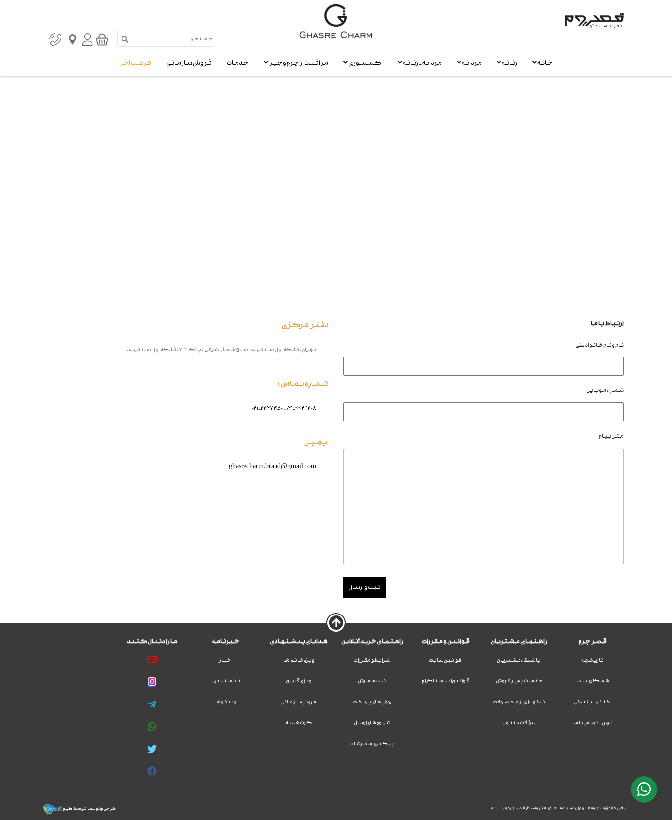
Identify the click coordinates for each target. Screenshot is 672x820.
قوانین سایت (445, 660)
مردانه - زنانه (422, 63)
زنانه (509, 63)
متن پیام (611, 436)
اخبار (225, 660)
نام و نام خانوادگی (599, 345)
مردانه (472, 63)
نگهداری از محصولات (519, 702)
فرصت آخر (135, 63)
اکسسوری (365, 63)
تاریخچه (592, 660)
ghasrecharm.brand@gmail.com (272, 466)
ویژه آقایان (298, 680)
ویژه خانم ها (298, 660)
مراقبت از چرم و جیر (298, 63)
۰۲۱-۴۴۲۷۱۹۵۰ (267, 408)
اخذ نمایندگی (592, 702)
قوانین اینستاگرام (445, 680)
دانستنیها (225, 680)
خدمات (237, 63)
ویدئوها (225, 702)
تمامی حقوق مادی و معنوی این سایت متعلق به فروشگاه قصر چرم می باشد (560, 808)
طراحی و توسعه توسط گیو (89, 808)
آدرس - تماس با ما (592, 722)
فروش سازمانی (189, 63)
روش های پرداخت (372, 702)
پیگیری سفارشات (372, 743)
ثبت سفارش (372, 680)
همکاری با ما (592, 680)
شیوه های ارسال (372, 722)
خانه (544, 63)
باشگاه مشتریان (519, 660)
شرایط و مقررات (372, 660)
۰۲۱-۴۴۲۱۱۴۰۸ (301, 408)
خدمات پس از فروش (519, 680)
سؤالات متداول (519, 722)
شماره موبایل (605, 390)
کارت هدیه (299, 722)
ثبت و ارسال (364, 587)
